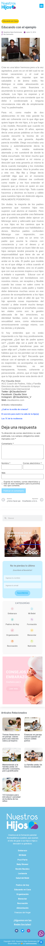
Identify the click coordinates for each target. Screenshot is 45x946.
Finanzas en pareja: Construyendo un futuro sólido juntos (33, 737)
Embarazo (12, 613)
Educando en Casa (10, 21)
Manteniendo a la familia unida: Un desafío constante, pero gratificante (11, 767)
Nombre (5, 463)
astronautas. (31, 943)
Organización (12, 635)
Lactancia (22, 873)
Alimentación (22, 908)
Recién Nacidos (22, 869)
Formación (32, 624)
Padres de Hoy (12, 624)
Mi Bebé (32, 613)
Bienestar (31, 635)
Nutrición (32, 646)
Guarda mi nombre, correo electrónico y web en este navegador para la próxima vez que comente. (22, 483)
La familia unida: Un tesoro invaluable (33, 765)
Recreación (12, 646)
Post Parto (22, 860)
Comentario (7, 444)
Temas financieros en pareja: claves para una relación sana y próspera (11, 737)
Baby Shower (22, 864)
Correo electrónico (32, 463)
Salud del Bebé (22, 878)
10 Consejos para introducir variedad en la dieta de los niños (11, 798)
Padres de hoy (22, 885)
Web (3, 473)
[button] (41, 6)
